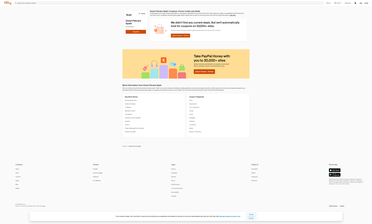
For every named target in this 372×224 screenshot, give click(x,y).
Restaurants (193, 104)
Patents (173, 177)
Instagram (254, 177)
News (17, 180)
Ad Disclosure (175, 184)
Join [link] (361, 3)
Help (17, 173)
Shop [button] (328, 3)
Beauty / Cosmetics (195, 132)
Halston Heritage (130, 104)
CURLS (127, 125)
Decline (251, 218)
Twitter (253, 173)
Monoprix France (130, 111)
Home (124, 146)
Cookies (173, 196)
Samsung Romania (131, 100)
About (17, 169)
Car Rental (192, 125)
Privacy (173, 169)
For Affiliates (97, 180)
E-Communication (177, 188)
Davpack (127, 121)
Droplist (95, 169)
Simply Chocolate (130, 132)
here (44, 206)
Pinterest (254, 180)
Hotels (191, 111)
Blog (17, 184)
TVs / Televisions (194, 107)
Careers (18, 177)
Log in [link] (366, 3)
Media (17, 188)
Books (191, 128)
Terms (173, 180)
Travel (191, 114)
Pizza (190, 100)
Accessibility (175, 192)
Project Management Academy (134, 128)
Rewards (348, 3)
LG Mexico (128, 107)
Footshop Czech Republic (133, 118)
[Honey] (8, 3)
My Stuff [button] (337, 3)
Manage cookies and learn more (230, 216)
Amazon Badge (97, 173)
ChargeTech (128, 114)
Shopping (192, 118)
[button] (336, 206)
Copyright (174, 173)
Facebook (254, 169)
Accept (251, 214)
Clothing (191, 121)
